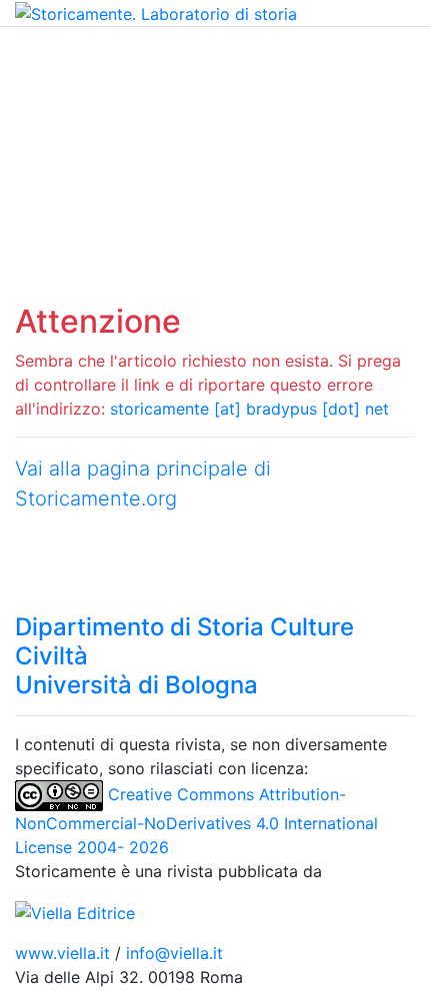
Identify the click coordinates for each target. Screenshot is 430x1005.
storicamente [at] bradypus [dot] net (249, 409)
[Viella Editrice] (75, 911)
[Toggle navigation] (44, 55)
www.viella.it (65, 953)
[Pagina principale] (156, 12)
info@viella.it (174, 953)
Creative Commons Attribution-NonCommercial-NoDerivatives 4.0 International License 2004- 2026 (196, 820)
